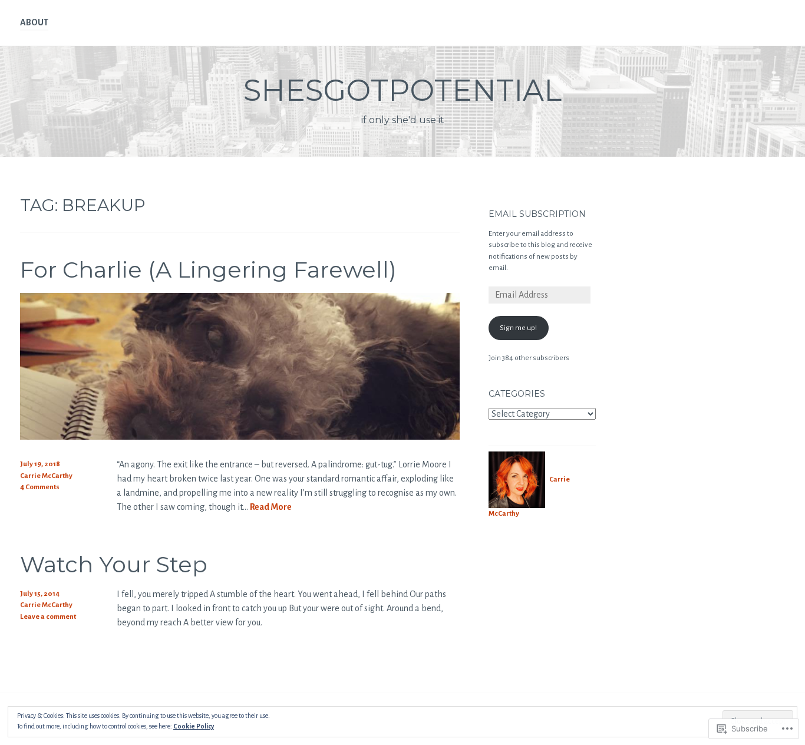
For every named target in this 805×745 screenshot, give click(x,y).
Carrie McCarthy (46, 476)
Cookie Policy (193, 726)
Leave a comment (48, 617)
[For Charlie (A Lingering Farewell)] (240, 436)
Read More (271, 507)
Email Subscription (537, 214)
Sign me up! (518, 328)
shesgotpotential (402, 90)
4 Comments (40, 487)
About (34, 22)
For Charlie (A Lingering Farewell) (208, 270)
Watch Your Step (113, 564)
